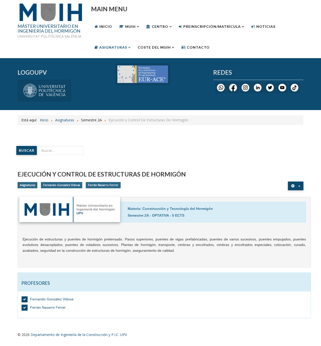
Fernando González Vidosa (51, 299)
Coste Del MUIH (154, 47)
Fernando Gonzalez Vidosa (61, 185)
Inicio (105, 26)
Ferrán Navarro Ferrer (103, 185)
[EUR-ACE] (142, 73)
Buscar (26, 150)
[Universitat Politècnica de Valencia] (44, 90)
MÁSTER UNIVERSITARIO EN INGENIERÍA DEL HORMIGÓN (49, 29)
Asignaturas (113, 47)
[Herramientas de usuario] (295, 186)
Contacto (198, 47)
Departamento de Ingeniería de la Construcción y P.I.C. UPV (79, 334)
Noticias (265, 26)
